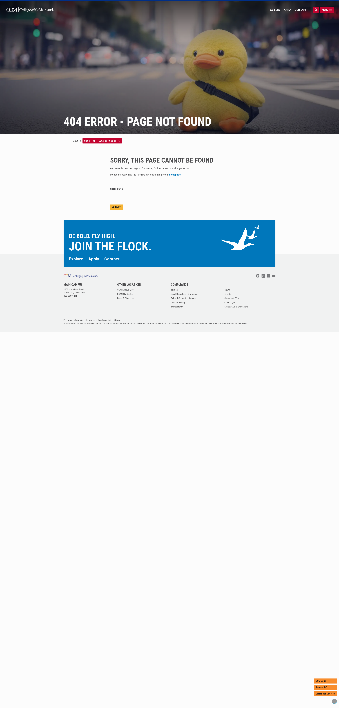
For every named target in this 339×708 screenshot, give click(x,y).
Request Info (322, 687)
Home (75, 141)
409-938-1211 (70, 296)
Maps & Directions (125, 298)
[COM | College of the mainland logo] (29, 9)
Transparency (177, 306)
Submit (116, 207)
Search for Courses (325, 694)
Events (227, 294)
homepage (175, 174)
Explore (275, 9)
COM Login (321, 681)
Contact (300, 9)
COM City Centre (125, 294)
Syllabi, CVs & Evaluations (236, 306)
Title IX (174, 290)
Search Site (116, 188)
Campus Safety (178, 302)
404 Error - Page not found (100, 141)
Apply (287, 9)
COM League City (125, 290)
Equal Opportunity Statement (184, 294)
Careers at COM (231, 298)
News (227, 290)
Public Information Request (184, 298)
